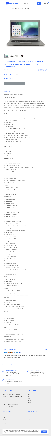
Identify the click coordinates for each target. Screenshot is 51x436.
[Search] (39, 3)
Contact (29, 402)
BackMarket (5, 421)
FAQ (29, 398)
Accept (44, 431)
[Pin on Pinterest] (41, 70)
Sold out (15, 83)
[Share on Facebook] (38, 70)
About (29, 396)
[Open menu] (3, 3)
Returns (29, 400)
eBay (3, 417)
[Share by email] (46, 70)
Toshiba (6, 69)
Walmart (4, 419)
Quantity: (6, 78)
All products (8, 8)
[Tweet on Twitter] (43, 70)
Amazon (4, 415)
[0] (47, 3)
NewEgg (4, 423)
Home (3, 8)
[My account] (45, 3)
